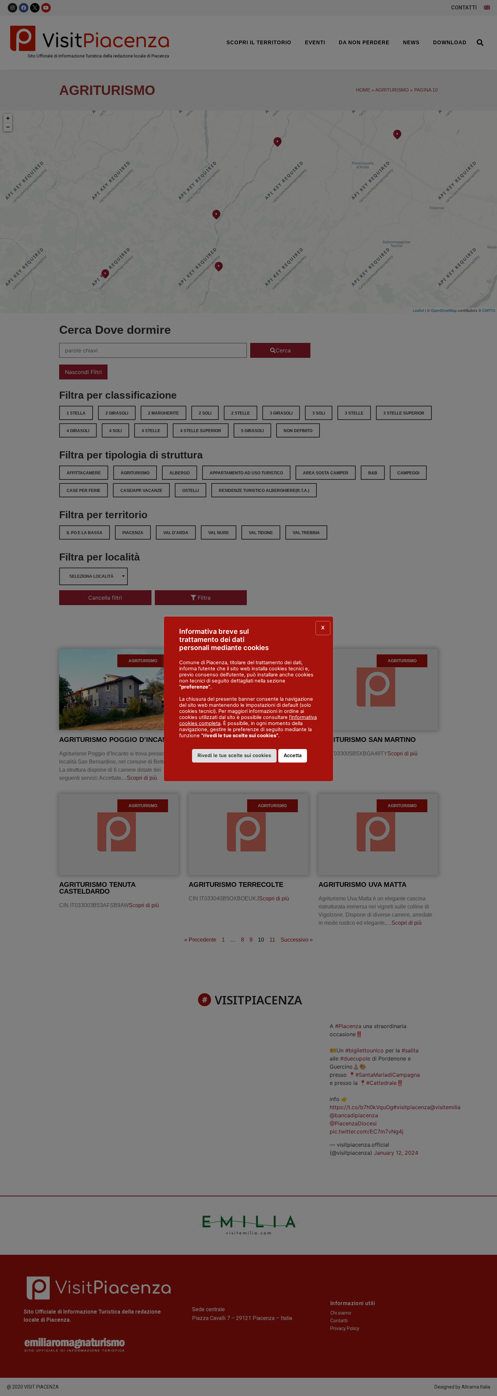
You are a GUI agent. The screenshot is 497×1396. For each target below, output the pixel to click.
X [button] (323, 627)
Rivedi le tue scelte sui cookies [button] (234, 755)
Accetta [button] (293, 755)
